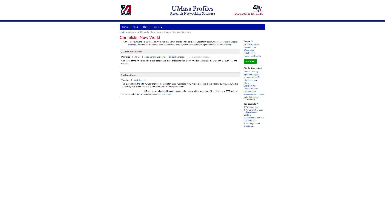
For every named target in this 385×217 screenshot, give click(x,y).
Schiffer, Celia (250, 53)
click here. (166, 94)
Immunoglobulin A (251, 77)
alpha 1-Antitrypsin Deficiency (252, 98)
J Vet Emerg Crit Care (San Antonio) (253, 111)
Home (125, 27)
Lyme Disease (250, 91)
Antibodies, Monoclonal (254, 94)
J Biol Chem (249, 126)
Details (137, 57)
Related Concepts (177, 57)
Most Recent (139, 80)
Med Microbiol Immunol (254, 118)
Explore (250, 61)
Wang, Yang (249, 50)
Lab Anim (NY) (250, 121)
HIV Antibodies (250, 80)
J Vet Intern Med (251, 107)
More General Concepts (155, 57)
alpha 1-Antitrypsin (252, 74)
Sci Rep (247, 115)
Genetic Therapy (251, 71)
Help (145, 27)
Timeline (125, 80)
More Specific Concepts (199, 57)
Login (122, 32)
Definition (125, 57)
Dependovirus (250, 86)
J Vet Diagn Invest (252, 123)
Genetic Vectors (251, 89)
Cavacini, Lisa (250, 47)
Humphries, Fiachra (252, 56)
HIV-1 (246, 83)
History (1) (158, 27)
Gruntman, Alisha (251, 44)
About (135, 27)
